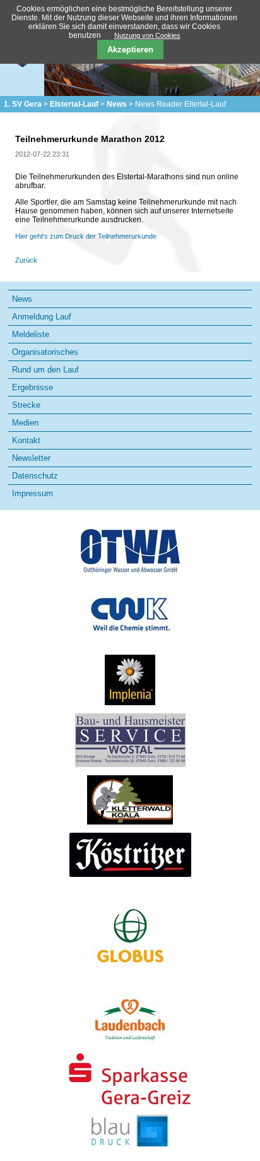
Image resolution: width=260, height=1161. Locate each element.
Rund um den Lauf (45, 369)
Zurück (26, 260)
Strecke (26, 405)
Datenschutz (35, 475)
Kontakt (26, 440)
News (117, 104)
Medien (25, 422)
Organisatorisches (45, 352)
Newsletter (31, 458)
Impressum (32, 493)
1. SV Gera (23, 104)
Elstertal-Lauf (74, 104)
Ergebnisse (32, 387)
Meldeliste (30, 334)
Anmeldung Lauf (41, 316)
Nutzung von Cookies (147, 35)
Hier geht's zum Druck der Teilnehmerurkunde (86, 236)
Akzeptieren (130, 49)
